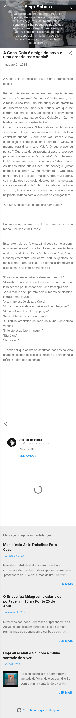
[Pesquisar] (70, 8)
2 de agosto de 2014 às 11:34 (37, 443)
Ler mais (66, 584)
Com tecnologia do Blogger (40, 710)
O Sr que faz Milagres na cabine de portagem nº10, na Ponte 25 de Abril (32, 601)
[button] (70, 54)
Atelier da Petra (30, 440)
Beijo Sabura (38, 7)
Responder (27, 455)
